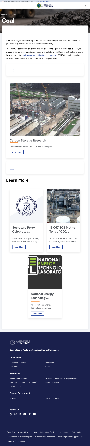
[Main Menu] (5, 6)
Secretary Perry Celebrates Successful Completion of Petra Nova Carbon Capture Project (25, 229)
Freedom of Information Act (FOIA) (23, 382)
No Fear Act (63, 432)
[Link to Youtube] (24, 414)
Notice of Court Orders (16, 441)
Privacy (34, 432)
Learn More (17, 247)
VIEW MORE (16, 152)
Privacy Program (16, 386)
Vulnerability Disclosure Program (19, 437)
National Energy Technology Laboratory (42, 296)
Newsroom (49, 363)
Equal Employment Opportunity (70, 437)
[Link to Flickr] (34, 414)
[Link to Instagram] (15, 414)
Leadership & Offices (18, 363)
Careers (48, 366)
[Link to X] (29, 414)
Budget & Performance (18, 378)
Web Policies (76, 432)
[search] (85, 6)
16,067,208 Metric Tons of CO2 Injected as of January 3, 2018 (62, 229)
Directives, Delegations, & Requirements (61, 378)
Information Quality (47, 432)
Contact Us (14, 366)
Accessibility (23, 432)
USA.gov (13, 398)
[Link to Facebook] (11, 414)
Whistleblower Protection (45, 437)
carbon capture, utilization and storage (39, 55)
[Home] (45, 7)
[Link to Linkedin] (20, 414)
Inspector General (52, 382)
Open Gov (11, 432)
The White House (52, 398)
